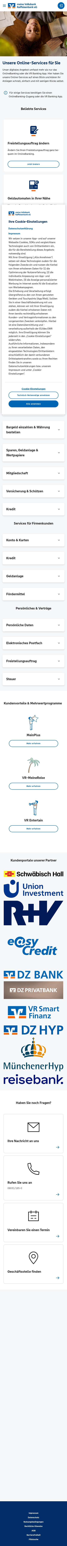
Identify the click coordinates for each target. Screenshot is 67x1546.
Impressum (33, 1513)
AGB (34, 1530)
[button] (33, 429)
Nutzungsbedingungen (33, 1522)
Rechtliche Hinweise (33, 1526)
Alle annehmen (33, 404)
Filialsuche (33, 1539)
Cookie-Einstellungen (33, 388)
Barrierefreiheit (34, 1535)
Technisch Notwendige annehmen (33, 395)
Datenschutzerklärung (20, 228)
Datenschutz (33, 1517)
